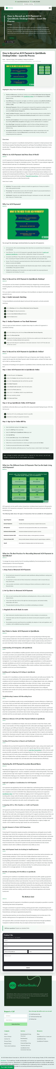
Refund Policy (7, 1043)
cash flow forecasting (35, 750)
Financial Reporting (26, 1043)
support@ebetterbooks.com (23, 1)
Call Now (11, 38)
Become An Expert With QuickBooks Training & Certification (20, 59)
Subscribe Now (16, 1024)
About (6, 1034)
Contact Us (7, 1039)
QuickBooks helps (7, 794)
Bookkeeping (24, 1038)
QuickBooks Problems (42, 1041)
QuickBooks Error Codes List (44, 1036)
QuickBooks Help (41, 1039)
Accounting (23, 1040)
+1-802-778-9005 (8, 1067)
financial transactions (32, 176)
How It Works (7, 1036)
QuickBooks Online (28, 96)
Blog (38, 1034)
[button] (50, 8)
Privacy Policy (7, 1041)
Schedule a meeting (28, 4)
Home (4, 59)
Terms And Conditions (10, 1046)
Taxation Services (25, 1045)
